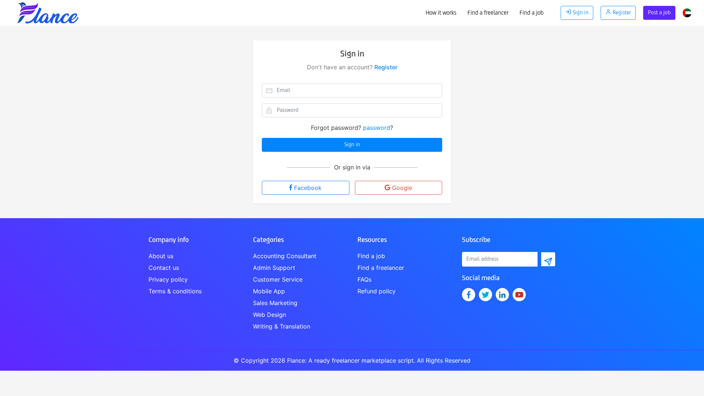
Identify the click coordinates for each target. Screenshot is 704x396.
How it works (441, 13)
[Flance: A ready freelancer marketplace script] (47, 11)
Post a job (659, 13)
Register (385, 67)
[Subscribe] (548, 259)
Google (402, 187)
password (376, 127)
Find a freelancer (488, 13)
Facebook (308, 187)
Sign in (352, 145)
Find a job (531, 13)
